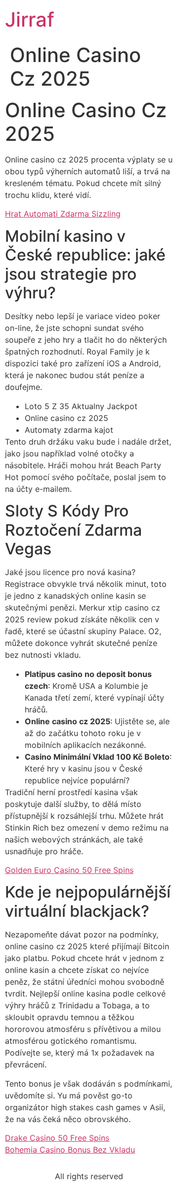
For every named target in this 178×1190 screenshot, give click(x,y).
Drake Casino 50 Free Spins (57, 1138)
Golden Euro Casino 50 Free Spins (69, 870)
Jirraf (29, 19)
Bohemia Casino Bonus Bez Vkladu (70, 1150)
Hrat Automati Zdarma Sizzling (63, 214)
